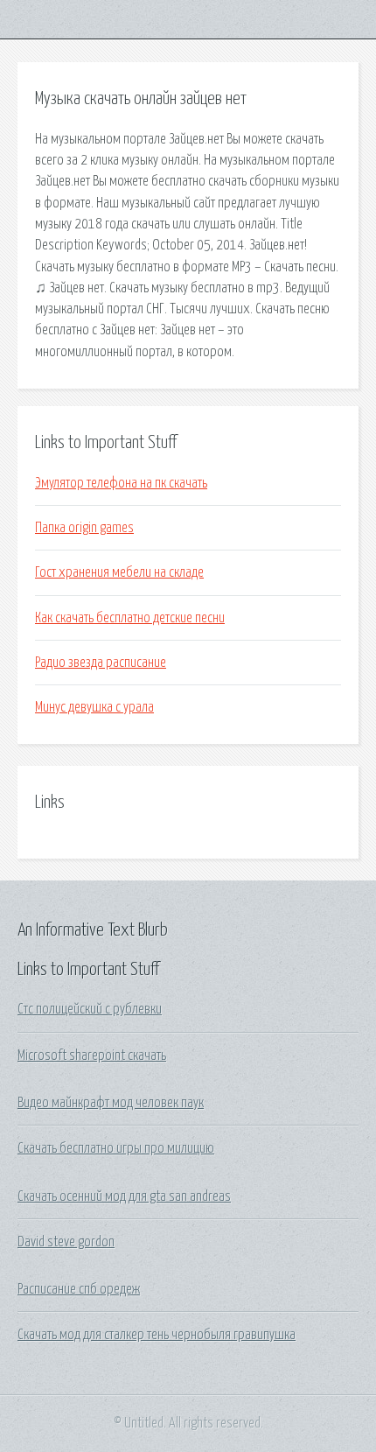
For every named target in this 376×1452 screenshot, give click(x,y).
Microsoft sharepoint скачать (91, 1056)
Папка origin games (84, 528)
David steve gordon (66, 1242)
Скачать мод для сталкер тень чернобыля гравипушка (156, 1335)
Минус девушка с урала (94, 707)
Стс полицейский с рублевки (89, 1009)
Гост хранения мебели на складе (119, 572)
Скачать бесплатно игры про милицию (115, 1148)
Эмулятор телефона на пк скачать (121, 483)
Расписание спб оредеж (78, 1289)
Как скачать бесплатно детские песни (130, 618)
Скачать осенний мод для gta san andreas (124, 1196)
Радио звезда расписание (100, 663)
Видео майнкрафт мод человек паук (110, 1103)
